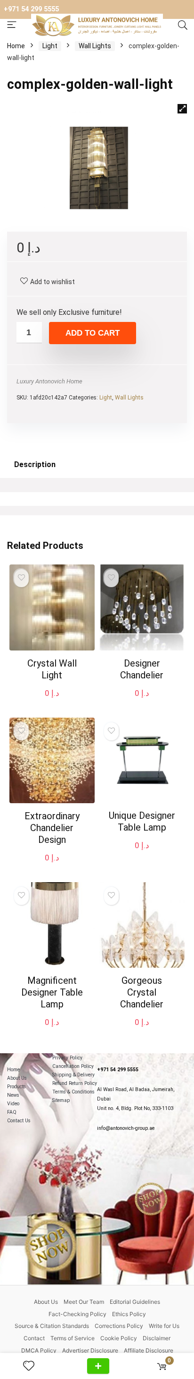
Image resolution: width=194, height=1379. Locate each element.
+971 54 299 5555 (31, 9)
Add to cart (92, 333)
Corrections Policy (119, 1325)
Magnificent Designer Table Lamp (52, 992)
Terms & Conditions (73, 1092)
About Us (17, 1078)
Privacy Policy (67, 1058)
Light (49, 46)
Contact (34, 1338)
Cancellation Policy (73, 1066)
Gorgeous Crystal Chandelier (141, 992)
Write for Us (164, 1325)
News (13, 1095)
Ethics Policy (129, 1314)
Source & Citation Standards (52, 1325)
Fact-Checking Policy (77, 1314)
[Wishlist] (32, 1366)
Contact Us (19, 1121)
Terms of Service (72, 1338)
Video (13, 1104)
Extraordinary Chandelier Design (52, 827)
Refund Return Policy (74, 1083)
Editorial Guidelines (135, 1301)
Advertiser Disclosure (90, 1350)
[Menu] (12, 25)
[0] (161, 1366)
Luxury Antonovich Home (49, 381)
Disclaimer (156, 1338)
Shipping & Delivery (73, 1075)
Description (35, 464)
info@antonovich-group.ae (125, 1128)
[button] (182, 108)
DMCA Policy (39, 1350)
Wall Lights (95, 46)
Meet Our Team (84, 1301)
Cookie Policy (118, 1338)
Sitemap (61, 1100)
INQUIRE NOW (98, 1366)
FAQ (11, 1112)
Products (16, 1087)
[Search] (182, 25)
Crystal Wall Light (52, 669)
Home (16, 46)
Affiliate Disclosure (148, 1350)
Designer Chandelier (141, 669)
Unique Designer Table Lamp (142, 821)
